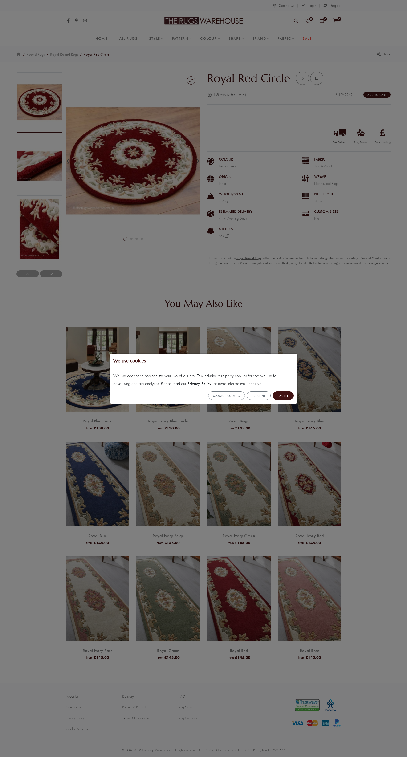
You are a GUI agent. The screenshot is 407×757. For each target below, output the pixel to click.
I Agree (283, 395)
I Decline (259, 395)
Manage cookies (226, 395)
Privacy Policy (199, 383)
